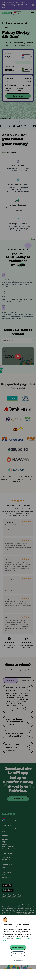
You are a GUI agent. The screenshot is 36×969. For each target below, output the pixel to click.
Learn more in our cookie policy (17, 939)
